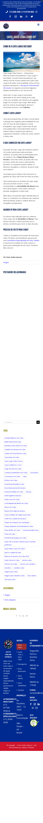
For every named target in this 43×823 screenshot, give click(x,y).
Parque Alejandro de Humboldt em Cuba (19, 526)
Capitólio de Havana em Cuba (15, 449)
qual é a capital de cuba (13, 552)
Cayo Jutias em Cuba (12, 457)
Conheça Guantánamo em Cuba (16, 473)
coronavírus (34, 473)
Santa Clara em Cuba (12, 560)
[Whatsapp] (33, 708)
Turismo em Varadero (27, 564)
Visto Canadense (21, 684)
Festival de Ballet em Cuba (14, 492)
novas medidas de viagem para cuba (18, 515)
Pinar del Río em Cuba (12, 530)
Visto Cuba (20, 646)
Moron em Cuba (10, 507)
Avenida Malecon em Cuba (14, 438)
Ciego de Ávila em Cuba (13, 469)
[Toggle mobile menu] (38, 24)
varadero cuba (19, 568)
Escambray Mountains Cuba (14, 484)
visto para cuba (10, 579)
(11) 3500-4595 (14, 12)
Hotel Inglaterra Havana (13, 496)
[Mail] (36, 708)
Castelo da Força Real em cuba (15, 453)
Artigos (6, 262)
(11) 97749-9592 (28, 12)
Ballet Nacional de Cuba (13, 442)
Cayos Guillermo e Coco (13, 465)
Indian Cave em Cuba (12, 499)
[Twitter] (27, 616)
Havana (28, 492)
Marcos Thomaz (28, 747)
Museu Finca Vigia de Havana (15, 511)
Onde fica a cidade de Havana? (15, 519)
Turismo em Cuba (11, 564)
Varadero (8, 568)
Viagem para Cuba (11, 572)
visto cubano (31, 576)
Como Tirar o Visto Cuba (20, 656)
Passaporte (21, 664)
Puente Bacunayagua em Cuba (15, 538)
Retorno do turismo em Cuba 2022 (17, 556)
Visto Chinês (20, 677)
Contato (21, 690)
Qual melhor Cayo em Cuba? (15, 549)
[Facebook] (16, 616)
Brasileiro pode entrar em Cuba (16, 446)
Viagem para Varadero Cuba (14, 576)
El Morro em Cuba (11, 480)
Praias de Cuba (10, 534)
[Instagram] (20, 616)
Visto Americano (21, 670)
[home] (8, 640)
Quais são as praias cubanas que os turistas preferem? (20, 543)
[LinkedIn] (23, 616)
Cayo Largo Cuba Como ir (14, 461)
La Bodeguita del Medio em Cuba (16, 503)
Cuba (24, 476)
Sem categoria (10, 600)
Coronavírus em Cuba (12, 476)
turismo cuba (26, 560)
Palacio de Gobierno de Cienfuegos (17, 522)
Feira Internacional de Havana (15, 488)
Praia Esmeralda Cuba (30, 530)
